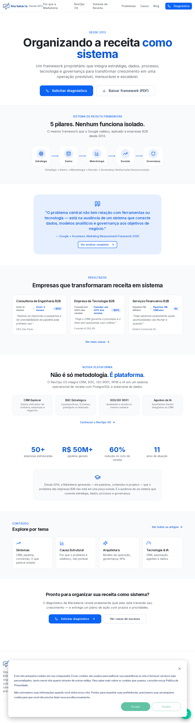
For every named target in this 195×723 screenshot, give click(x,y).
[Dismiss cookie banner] (179, 668)
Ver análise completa (95, 244)
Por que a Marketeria (50, 6)
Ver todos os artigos (165, 527)
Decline (166, 706)
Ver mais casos (95, 341)
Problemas (129, 6)
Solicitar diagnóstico (69, 91)
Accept (135, 706)
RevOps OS (79, 6)
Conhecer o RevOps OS (95, 422)
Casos (144, 6)
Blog (156, 6)
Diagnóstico (182, 6)
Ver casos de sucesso (125, 618)
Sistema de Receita (100, 6)
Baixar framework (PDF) (129, 91)
